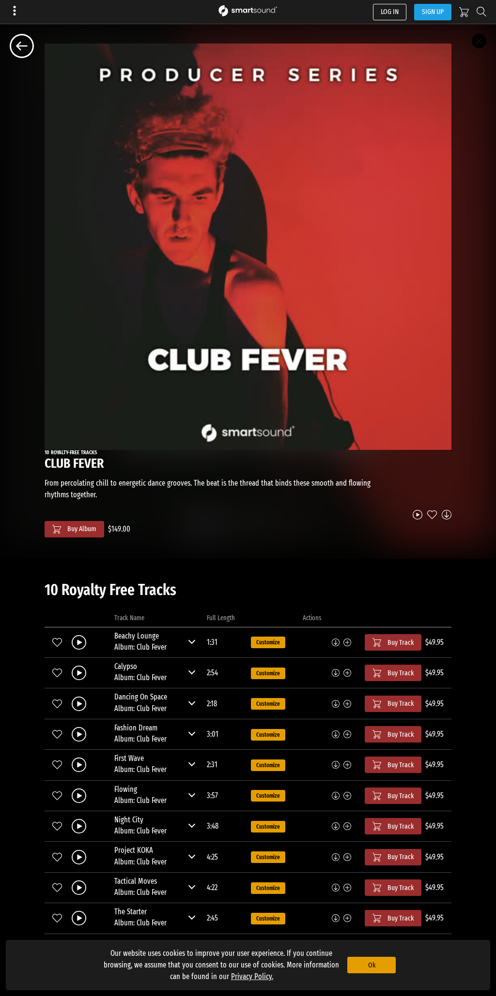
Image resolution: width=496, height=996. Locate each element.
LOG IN (390, 11)
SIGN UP (433, 11)
